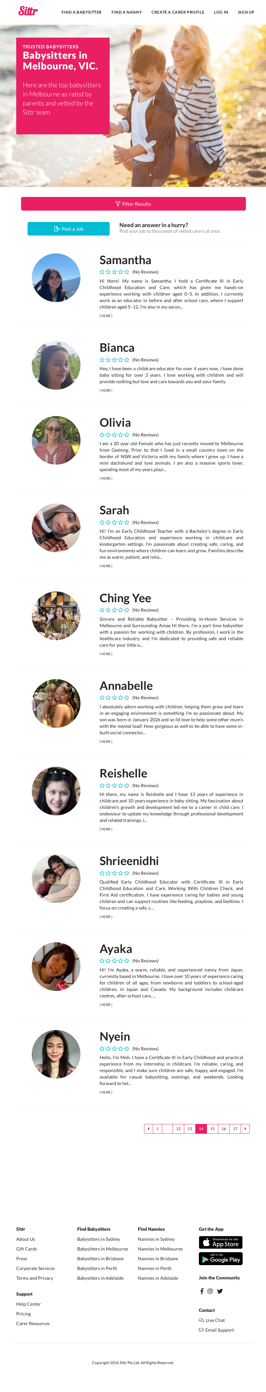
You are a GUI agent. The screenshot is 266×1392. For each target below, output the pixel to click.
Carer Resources (33, 1323)
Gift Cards (26, 1249)
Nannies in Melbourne (160, 1249)
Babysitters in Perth (97, 1268)
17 (235, 1128)
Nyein (115, 1036)
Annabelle (126, 685)
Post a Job (71, 229)
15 (212, 1128)
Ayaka (116, 948)
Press (21, 1258)
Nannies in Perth (155, 1268)
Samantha (125, 259)
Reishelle (123, 773)
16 (224, 1128)
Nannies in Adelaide (158, 1278)
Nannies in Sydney (156, 1239)
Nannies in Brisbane (158, 1258)
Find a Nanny (127, 12)
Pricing (23, 1313)
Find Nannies (151, 1229)
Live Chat (214, 1320)
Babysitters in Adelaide (100, 1278)
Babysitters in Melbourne (102, 1249)
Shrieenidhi (129, 860)
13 (189, 1128)
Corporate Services (35, 1268)
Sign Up (246, 12)
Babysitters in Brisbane (100, 1258)
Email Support (218, 1330)
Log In (221, 12)
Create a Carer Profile (177, 12)
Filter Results (135, 204)
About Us (25, 1239)
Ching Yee (125, 598)
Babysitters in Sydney (98, 1239)
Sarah (114, 510)
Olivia (115, 422)
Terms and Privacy (34, 1278)
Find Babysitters (93, 1229)
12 (178, 1128)
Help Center (28, 1304)
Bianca (117, 347)
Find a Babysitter (82, 12)
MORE (106, 316)
